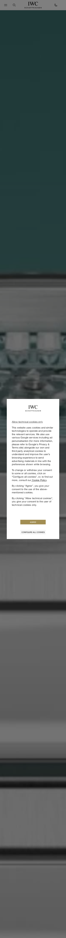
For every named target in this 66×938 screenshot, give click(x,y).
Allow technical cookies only (27, 421)
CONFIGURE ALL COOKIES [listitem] (33, 532)
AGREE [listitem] (33, 522)
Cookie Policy (39, 480)
